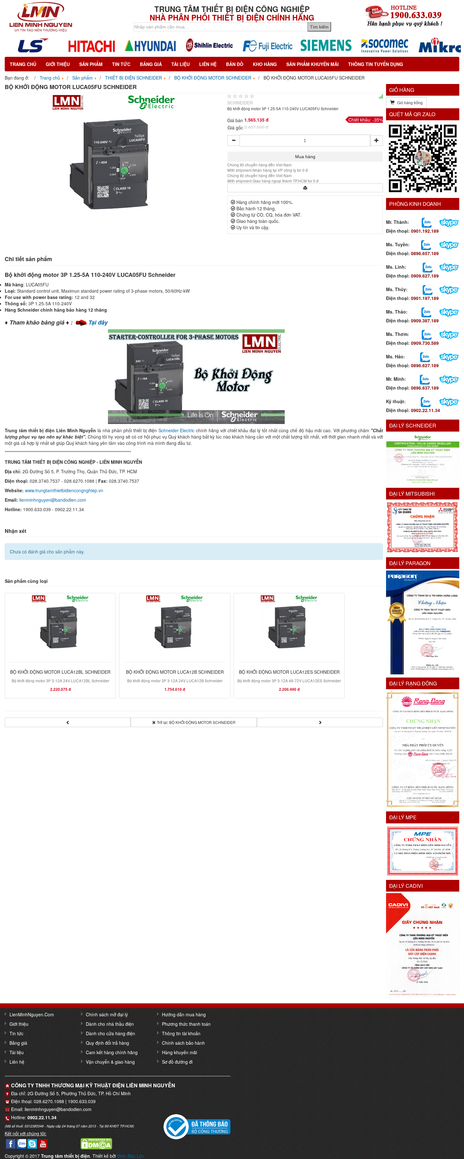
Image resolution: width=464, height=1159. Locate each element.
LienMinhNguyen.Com (31, 1014)
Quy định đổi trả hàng (107, 1043)
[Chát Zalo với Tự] (427, 289)
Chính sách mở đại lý (107, 1014)
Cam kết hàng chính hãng (112, 1052)
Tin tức (121, 64)
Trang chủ (23, 64)
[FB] (10, 1143)
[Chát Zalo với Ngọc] (426, 334)
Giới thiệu (58, 64)
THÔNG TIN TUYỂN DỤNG (375, 64)
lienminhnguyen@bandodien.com (52, 500)
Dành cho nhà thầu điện (110, 1024)
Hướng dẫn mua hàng (184, 1014)
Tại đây (98, 322)
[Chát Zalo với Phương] (426, 401)
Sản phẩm (91, 64)
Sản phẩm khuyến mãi (312, 64)
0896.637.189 (425, 388)
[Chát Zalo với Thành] (426, 222)
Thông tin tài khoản (181, 1033)
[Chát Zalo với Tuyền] (426, 244)
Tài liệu (180, 64)
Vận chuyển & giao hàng (110, 1062)
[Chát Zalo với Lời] (425, 379)
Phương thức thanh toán (186, 1024)
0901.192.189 (425, 231)
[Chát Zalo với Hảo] (425, 356)
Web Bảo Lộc (130, 1156)
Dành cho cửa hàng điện (110, 1033)
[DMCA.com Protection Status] (96, 1143)
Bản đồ (234, 64)
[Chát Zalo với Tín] (427, 267)
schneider (240, 102)
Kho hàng (265, 64)
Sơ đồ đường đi (177, 1062)
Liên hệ (208, 64)
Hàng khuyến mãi (179, 1052)
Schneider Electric (176, 430)
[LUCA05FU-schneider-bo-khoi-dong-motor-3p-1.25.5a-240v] (114, 155)
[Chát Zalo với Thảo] (426, 311)
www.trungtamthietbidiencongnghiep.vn (64, 490)
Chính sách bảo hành (183, 1043)
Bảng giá (151, 64)
